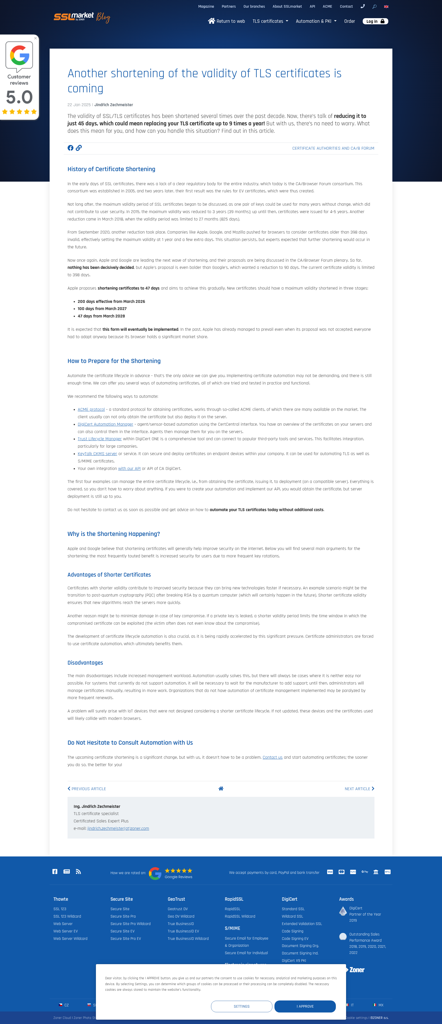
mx (380, 1005)
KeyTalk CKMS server (97, 454)
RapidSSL (232, 909)
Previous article (88, 789)
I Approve (305, 1006)
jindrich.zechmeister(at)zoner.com (118, 828)
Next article (358, 789)
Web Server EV (65, 931)
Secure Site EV (122, 931)
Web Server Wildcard (70, 939)
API (312, 6)
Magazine (206, 6)
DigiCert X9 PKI (294, 961)
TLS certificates (268, 21)
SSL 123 (59, 909)
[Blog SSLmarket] (66, 872)
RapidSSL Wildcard (240, 916)
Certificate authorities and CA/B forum (333, 148)
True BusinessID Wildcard (188, 939)
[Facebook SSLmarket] (55, 872)
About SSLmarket (287, 6)
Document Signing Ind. (300, 953)
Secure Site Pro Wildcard (130, 924)
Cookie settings (356, 1018)
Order (349, 21)
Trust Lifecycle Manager (100, 439)
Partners (229, 6)
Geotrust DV (178, 909)
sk (94, 1005)
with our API (129, 468)
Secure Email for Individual (246, 953)
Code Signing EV (295, 939)
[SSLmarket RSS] (78, 872)
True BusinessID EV (183, 931)
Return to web (230, 21)
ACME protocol (91, 409)
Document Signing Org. (300, 946)
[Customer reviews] (170, 873)
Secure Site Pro (123, 916)
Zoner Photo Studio (88, 1018)
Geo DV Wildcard (181, 916)
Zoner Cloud (62, 1018)
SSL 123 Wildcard (67, 916)
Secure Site (119, 909)
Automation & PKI (314, 21)
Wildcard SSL (292, 916)
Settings (242, 1006)
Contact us (273, 757)
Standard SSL (293, 909)
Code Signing (292, 931)
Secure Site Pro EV (125, 939)
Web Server (63, 924)
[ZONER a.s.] (349, 966)
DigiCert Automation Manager (105, 424)
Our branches (254, 6)
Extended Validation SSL (302, 924)
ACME (327, 6)
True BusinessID (181, 924)
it (352, 1005)
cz (66, 1005)
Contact (346, 6)
